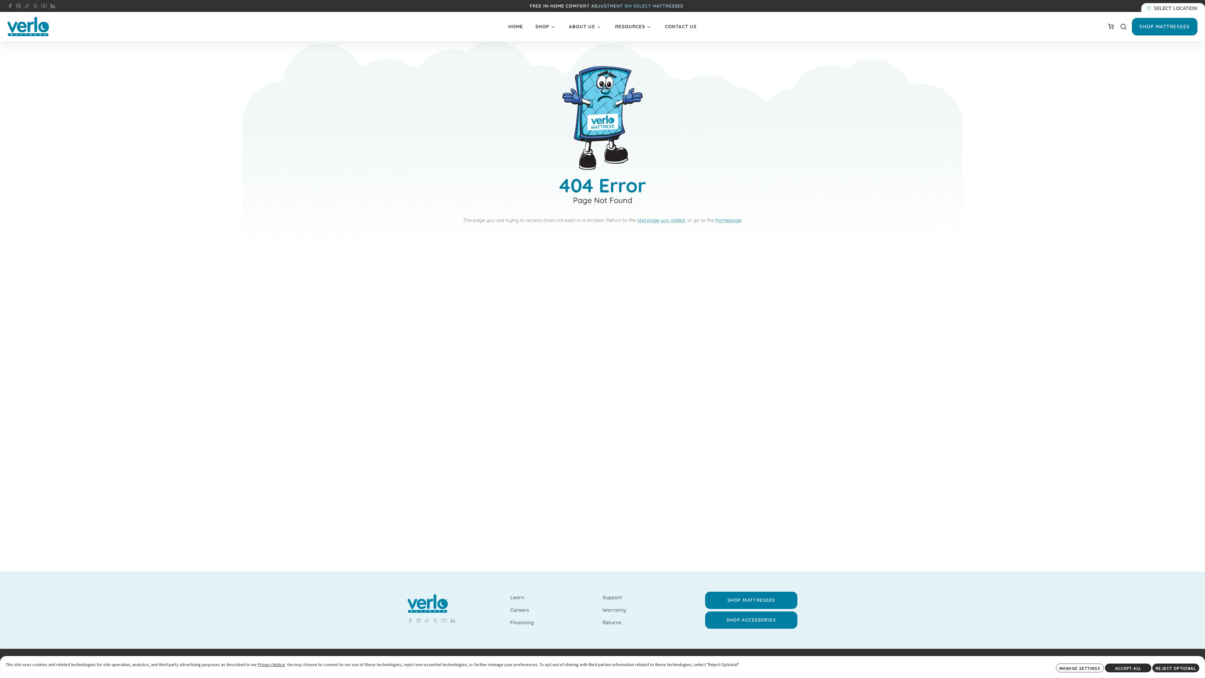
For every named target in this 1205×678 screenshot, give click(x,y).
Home (515, 27)
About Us (582, 27)
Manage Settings (1080, 668)
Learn (517, 597)
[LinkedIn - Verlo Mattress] (17, 5)
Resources (630, 27)
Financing (522, 622)
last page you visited (661, 220)
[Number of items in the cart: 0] (1110, 26)
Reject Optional (1176, 668)
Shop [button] (542, 27)
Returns (612, 622)
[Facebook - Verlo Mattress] (10, 5)
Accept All (1128, 668)
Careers (519, 610)
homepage (728, 220)
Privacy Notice (271, 664)
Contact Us (681, 27)
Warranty (614, 610)
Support (612, 597)
